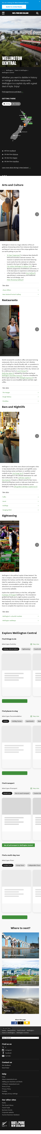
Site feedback (6, 1066)
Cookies (4, 1092)
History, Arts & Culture (10, 649)
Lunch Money (22, 371)
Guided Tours (7, 866)
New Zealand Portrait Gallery (11, 294)
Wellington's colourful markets (12, 616)
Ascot (4, 501)
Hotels (5, 721)
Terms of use (6, 1087)
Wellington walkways (9, 620)
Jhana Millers (6, 290)
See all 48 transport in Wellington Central (18, 846)
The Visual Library (7, 1106)
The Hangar (6, 392)
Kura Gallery (30, 273)
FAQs (3, 1078)
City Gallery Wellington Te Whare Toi (19, 266)
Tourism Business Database (11, 1116)
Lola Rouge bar (17, 473)
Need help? (5, 1069)
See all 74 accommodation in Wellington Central (21, 773)
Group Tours (20, 866)
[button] (3, 13)
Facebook (8, 1054)
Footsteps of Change (9, 595)
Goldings (5, 505)
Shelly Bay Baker (8, 373)
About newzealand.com (9, 1080)
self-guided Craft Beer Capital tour (25, 487)
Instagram (8, 1051)
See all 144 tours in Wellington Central (17, 918)
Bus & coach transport (22, 794)
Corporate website (8, 1113)
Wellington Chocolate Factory (12, 375)
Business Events (7, 1111)
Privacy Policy (6, 1090)
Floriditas (5, 401)
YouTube (8, 1057)
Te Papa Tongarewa (14, 255)
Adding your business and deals (12, 1083)
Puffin (4, 497)
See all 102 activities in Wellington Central (18, 701)
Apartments (30, 721)
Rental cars (7, 794)
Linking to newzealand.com (10, 1085)
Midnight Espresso (26, 378)
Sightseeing (26, 649)
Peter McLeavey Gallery (15, 280)
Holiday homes (17, 721)
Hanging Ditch (7, 510)
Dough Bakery (6, 397)
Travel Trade (6, 1109)
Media (4, 1104)
